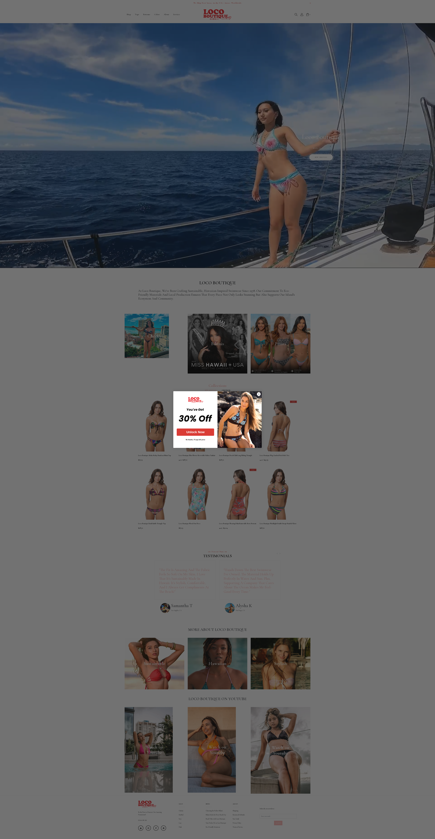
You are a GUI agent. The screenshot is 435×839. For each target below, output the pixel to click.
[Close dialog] (259, 394)
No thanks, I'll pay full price (195, 440)
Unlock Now (195, 432)
